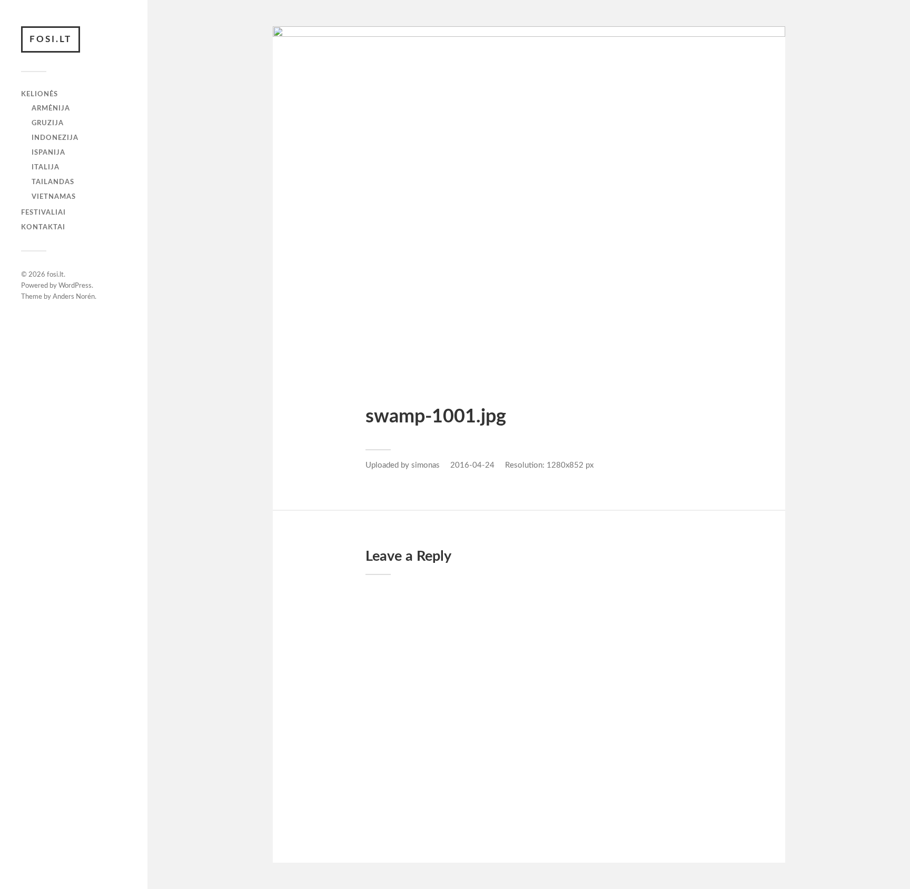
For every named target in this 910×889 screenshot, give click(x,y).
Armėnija (51, 108)
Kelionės (39, 94)
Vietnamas (54, 197)
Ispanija (48, 152)
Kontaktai (43, 227)
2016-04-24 (472, 465)
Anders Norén (74, 297)
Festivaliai (43, 212)
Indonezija (55, 138)
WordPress (75, 285)
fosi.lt (50, 39)
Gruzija (48, 123)
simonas (425, 465)
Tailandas (53, 182)
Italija (46, 167)
